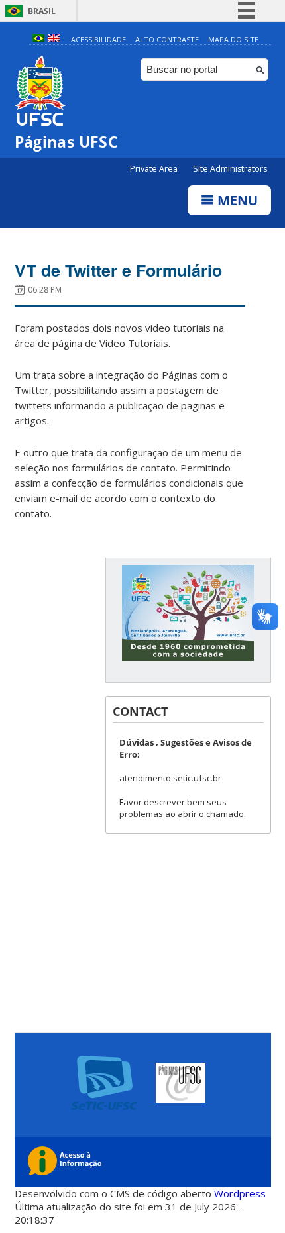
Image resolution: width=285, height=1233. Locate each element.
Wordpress (240, 1193)
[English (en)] (54, 39)
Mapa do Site (233, 39)
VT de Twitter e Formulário (118, 270)
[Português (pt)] (38, 39)
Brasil (42, 11)
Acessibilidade (98, 39)
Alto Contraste (167, 39)
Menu (236, 200)
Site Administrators (230, 168)
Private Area (155, 168)
